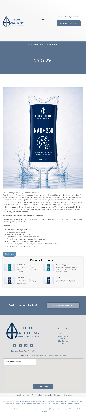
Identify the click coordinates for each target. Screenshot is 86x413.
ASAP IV (59, 277)
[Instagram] (20, 345)
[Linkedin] (31, 345)
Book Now (9, 254)
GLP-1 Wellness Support (26, 265)
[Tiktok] (25, 345)
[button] (43, 20)
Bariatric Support (62, 265)
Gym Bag (20, 277)
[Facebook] (14, 345)
